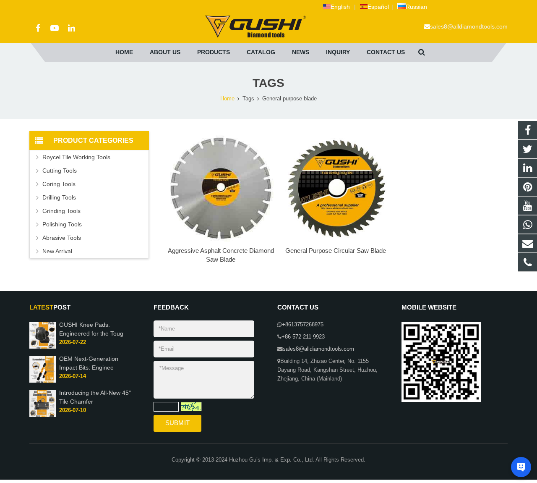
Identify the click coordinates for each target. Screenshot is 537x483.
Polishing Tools (62, 224)
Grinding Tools (61, 210)
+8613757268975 (302, 325)
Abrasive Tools (61, 237)
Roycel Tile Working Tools (76, 157)
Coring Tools (59, 184)
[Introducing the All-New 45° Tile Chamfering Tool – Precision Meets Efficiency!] (42, 415)
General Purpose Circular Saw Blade (335, 250)
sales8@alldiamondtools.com (469, 26)
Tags (248, 99)
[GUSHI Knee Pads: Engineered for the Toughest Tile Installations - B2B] (42, 347)
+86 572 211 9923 (303, 337)
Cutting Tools (59, 170)
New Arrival (57, 251)
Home (227, 99)
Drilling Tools (59, 197)
